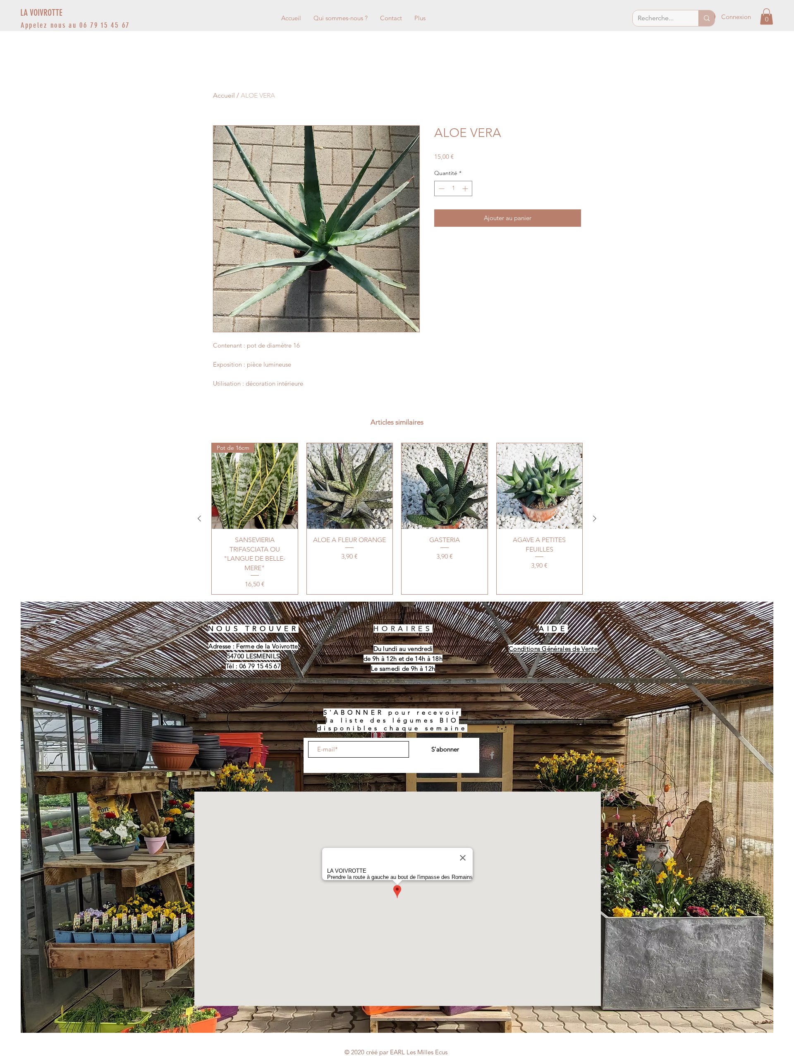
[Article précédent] (199, 518)
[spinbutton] (453, 188)
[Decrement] (440, 188)
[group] (397, 518)
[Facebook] (492, 755)
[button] (766, 16)
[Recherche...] (706, 18)
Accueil (224, 95)
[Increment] (466, 188)
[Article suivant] (595, 518)
